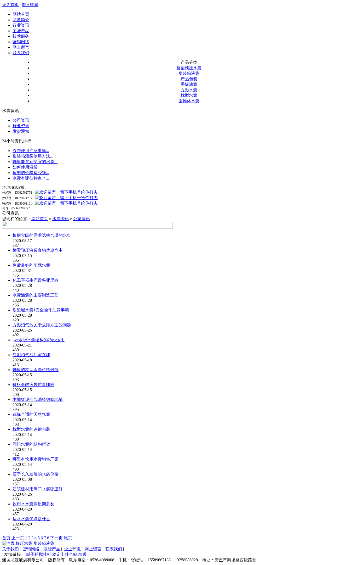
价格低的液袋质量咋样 (33, 384)
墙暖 (82, 554)
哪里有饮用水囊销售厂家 (36, 459)
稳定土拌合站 (64, 554)
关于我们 (10, 549)
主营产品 (21, 31)
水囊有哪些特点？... (31, 178)
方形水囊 (189, 90)
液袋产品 (51, 549)
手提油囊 (189, 84)
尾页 (68, 538)
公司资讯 (21, 120)
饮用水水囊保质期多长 (33, 504)
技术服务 (21, 36)
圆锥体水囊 (189, 101)
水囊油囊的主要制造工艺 (36, 295)
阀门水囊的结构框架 (31, 444)
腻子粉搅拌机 (38, 554)
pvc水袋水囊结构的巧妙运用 (39, 340)
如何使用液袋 (25, 167)
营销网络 (21, 42)
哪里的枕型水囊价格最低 (36, 369)
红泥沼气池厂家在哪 (31, 355)
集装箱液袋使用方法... (33, 156)
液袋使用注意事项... (31, 150)
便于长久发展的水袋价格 (36, 474)
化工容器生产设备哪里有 (36, 280)
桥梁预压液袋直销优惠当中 (38, 250)
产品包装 (189, 79)
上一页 (17, 538)
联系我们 (21, 53)
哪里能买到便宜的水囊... (35, 161)
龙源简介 (21, 20)
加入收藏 (30, 4)
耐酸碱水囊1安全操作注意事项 (41, 310)
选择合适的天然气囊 (31, 414)
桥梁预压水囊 (188, 68)
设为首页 (10, 4)
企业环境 (72, 549)
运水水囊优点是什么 (31, 519)
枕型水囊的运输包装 (31, 429)
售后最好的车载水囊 (31, 265)
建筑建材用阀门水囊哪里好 (38, 489)
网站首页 (21, 14)
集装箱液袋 (189, 73)
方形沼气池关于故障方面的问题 (42, 325)
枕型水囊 (189, 95)
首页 (6, 538)
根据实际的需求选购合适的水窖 (42, 235)
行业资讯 (21, 25)
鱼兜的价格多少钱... (31, 172)
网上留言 (21, 47)
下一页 (56, 538)
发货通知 (21, 131)
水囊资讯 (60, 218)
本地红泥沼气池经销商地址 (38, 399)
